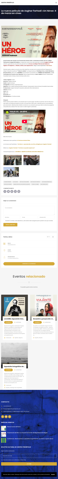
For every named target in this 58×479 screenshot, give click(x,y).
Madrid (40, 337)
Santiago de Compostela (16, 387)
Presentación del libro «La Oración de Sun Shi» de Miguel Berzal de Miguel (27, 432)
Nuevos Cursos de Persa (13, 426)
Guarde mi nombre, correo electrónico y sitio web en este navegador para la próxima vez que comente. (29, 220)
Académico (8, 322)
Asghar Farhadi (7, 181)
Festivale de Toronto (35, 181)
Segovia (21, 337)
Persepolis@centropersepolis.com (11, 409)
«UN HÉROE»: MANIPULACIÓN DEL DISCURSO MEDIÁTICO (29, 151)
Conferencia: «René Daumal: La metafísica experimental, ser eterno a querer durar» (30, 438)
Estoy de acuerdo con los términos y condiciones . (14, 460)
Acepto (53, 474)
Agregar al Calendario (29, 263)
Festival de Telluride (24, 181)
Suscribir (29, 464)
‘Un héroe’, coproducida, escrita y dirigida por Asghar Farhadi (34, 144)
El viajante (15, 181)
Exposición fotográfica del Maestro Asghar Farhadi (23, 366)
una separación (44, 184)
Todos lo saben (35, 184)
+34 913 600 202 (7, 406)
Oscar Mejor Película (46, 181)
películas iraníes (7, 184)
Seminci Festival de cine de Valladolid (22, 184)
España (16, 337)
